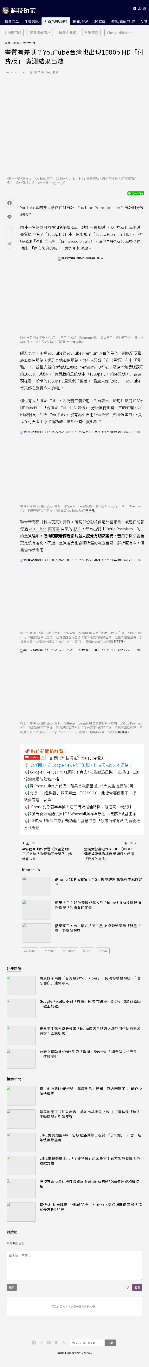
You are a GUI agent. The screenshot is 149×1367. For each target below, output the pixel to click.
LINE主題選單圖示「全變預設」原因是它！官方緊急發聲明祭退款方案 (90, 1160)
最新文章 (12, 21)
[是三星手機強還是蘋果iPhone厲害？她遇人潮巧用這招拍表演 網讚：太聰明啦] (21, 1035)
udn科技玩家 (12, 43)
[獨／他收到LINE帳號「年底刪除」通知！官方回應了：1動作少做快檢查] (21, 1095)
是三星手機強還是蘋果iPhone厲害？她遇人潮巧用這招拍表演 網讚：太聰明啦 (90, 1031)
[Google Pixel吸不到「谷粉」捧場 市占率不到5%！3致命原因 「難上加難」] (21, 1008)
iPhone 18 (31, 869)
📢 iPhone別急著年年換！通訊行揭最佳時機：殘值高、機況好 (78, 807)
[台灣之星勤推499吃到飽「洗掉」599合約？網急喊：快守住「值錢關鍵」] (21, 1059)
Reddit (70, 341)
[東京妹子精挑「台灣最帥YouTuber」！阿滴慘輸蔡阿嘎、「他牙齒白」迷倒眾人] (21, 985)
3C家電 (99, 21)
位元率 (102, 951)
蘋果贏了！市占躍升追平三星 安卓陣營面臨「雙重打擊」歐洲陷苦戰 (98, 928)
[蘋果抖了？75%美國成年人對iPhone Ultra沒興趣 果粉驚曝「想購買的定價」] (36, 909)
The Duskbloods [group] (120, 32)
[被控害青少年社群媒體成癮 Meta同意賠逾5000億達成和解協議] (21, 1188)
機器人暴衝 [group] (67, 32)
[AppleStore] (63, 1342)
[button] (139, 9)
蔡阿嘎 (90, 510)
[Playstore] (55, 1342)
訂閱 (110, 1343)
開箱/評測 (80, 21)
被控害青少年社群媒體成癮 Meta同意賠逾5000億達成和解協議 (89, 1184)
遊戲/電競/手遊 (123, 21)
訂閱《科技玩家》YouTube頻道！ (79, 758)
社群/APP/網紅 (55, 21)
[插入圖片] (127, 1287)
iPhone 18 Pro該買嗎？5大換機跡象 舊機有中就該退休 (98, 882)
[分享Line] (9, 216)
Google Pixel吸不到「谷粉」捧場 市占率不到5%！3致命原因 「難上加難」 (90, 1004)
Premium (49, 951)
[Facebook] (33, 1342)
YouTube (30, 951)
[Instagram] (41, 1342)
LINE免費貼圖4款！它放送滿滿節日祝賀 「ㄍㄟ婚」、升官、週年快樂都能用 (90, 1137)
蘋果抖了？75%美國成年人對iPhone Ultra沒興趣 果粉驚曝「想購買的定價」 (98, 905)
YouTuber (69, 951)
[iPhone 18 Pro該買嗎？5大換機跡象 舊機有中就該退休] (36, 886)
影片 (77, 529)
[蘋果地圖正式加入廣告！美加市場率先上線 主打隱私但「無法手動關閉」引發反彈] (21, 1119)
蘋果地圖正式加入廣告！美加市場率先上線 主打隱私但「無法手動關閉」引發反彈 (90, 1114)
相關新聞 (14, 1078)
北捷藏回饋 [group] (13, 32)
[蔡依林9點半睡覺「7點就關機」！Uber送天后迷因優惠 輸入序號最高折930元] (21, 1212)
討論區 (12, 1231)
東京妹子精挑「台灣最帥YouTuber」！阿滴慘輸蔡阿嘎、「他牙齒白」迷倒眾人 (90, 980)
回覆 (137, 1287)
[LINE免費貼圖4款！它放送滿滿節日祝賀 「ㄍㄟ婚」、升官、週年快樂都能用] (21, 1142)
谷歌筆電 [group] (91, 32)
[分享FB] (9, 203)
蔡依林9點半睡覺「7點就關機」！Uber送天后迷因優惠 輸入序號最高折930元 (91, 1207)
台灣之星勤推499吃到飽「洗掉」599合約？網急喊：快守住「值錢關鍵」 (88, 1054)
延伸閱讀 (14, 968)
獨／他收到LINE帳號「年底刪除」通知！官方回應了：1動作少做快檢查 (91, 1091)
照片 (102, 227)
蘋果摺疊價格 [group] (40, 32)
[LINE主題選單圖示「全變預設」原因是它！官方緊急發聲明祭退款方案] (21, 1165)
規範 (11, 1287)
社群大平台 (28, 43)
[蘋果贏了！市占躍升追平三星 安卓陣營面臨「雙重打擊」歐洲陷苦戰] (36, 933)
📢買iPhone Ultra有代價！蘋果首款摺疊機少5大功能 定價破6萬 (79, 786)
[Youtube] (134, 9)
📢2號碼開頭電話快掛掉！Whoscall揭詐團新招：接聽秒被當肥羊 (80, 813)
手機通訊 (32, 21)
